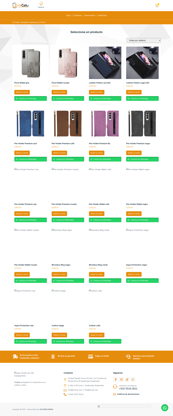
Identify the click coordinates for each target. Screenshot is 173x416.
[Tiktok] (127, 379)
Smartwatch (89, 15)
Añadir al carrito (22, 92)
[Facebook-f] (115, 379)
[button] (164, 407)
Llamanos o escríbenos (128, 386)
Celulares (78, 15)
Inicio (68, 15)
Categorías (41, 7)
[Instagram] (121, 379)
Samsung (34, 22)
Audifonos (102, 15)
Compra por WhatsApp (27, 98)
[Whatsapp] (133, 379)
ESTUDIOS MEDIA (46, 409)
